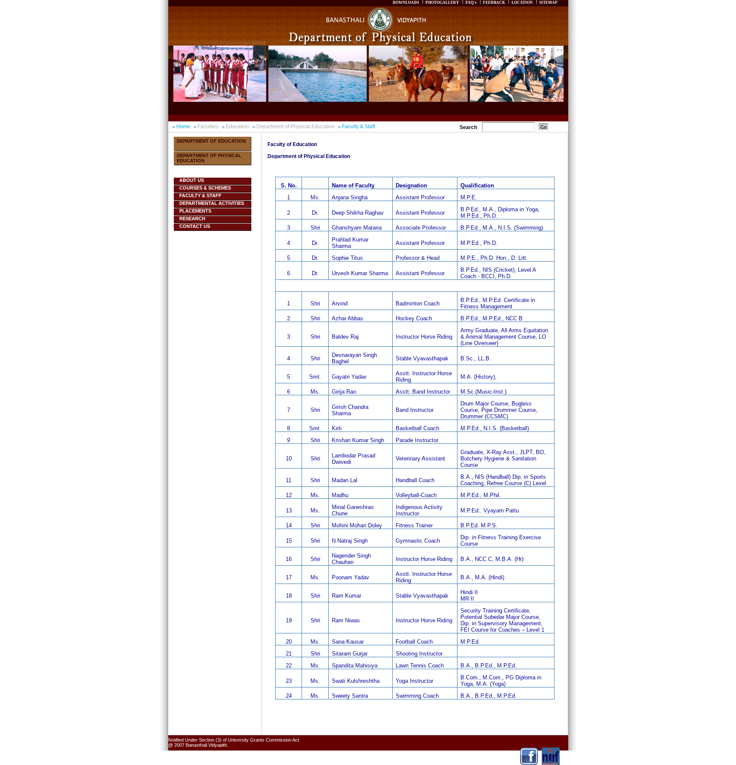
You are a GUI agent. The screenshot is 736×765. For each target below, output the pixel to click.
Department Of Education (211, 141)
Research (192, 218)
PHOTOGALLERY (442, 2)
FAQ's (471, 2)
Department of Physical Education (295, 126)
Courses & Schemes (205, 187)
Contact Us (194, 226)
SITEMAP (548, 2)
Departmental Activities (211, 203)
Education (237, 126)
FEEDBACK (494, 2)
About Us (191, 180)
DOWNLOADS (406, 2)
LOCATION (522, 2)
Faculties (208, 126)
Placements (195, 210)
